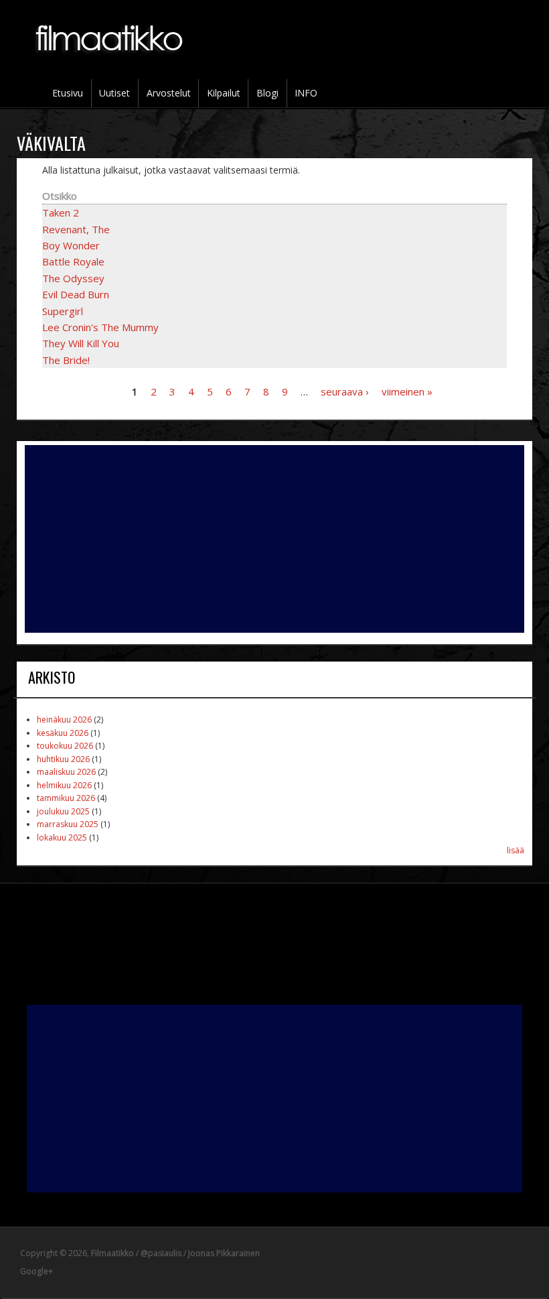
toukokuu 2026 (65, 745)
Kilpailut (223, 92)
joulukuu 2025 (63, 811)
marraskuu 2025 (67, 824)
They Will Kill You (80, 343)
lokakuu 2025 (62, 837)
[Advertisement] (275, 539)
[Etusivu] (110, 61)
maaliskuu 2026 (66, 772)
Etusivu (67, 92)
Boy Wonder (71, 245)
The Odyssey (73, 278)
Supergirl (62, 311)
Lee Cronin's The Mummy (100, 327)
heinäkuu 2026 (64, 719)
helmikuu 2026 (64, 785)
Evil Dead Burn (75, 294)
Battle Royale (73, 261)
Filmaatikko (112, 1253)
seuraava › (345, 391)
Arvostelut (169, 92)
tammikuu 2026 (66, 798)
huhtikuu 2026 (63, 759)
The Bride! (66, 360)
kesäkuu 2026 (62, 733)
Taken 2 (60, 212)
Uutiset (114, 92)
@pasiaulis (161, 1253)
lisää (515, 850)
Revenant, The (76, 229)
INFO (306, 92)
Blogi (267, 92)
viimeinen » (407, 391)
